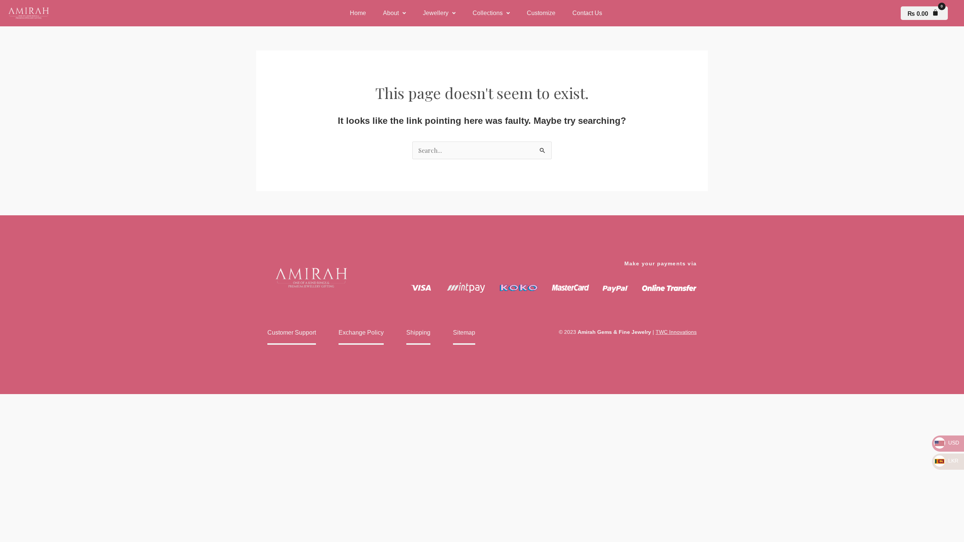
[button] (394, 13)
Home (358, 13)
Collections (488, 13)
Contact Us (587, 13)
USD (953, 443)
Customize (541, 13)
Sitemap (464, 332)
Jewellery (435, 13)
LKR (952, 461)
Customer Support (291, 332)
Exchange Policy (361, 332)
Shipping (418, 332)
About (391, 13)
